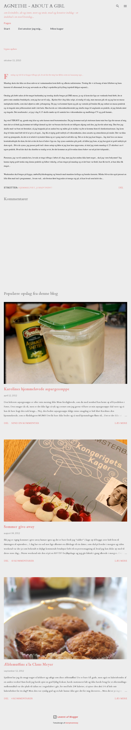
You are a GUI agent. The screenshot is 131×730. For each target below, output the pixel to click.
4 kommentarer (22, 698)
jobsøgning (44, 187)
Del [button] (121, 187)
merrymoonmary (71, 723)
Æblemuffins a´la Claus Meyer (28, 664)
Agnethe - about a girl (34, 6)
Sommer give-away (19, 526)
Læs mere (121, 423)
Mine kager (57, 28)
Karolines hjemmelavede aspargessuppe (36, 388)
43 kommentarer (22, 560)
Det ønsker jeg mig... (30, 28)
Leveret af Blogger (67, 716)
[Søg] (117, 6)
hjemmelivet (27, 187)
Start (7, 28)
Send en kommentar (25, 423)
